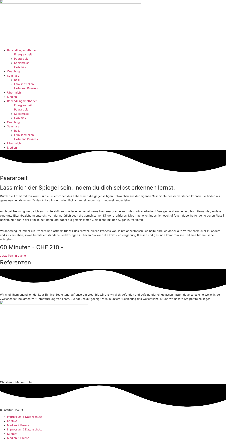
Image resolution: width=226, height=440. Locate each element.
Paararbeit (21, 58)
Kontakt (12, 421)
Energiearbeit (23, 54)
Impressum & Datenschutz (24, 416)
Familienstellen (24, 84)
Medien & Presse (18, 425)
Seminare (13, 75)
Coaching (13, 71)
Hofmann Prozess (26, 88)
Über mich (14, 92)
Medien (12, 96)
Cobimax (20, 67)
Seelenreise (21, 63)
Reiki (17, 80)
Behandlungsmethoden (22, 50)
